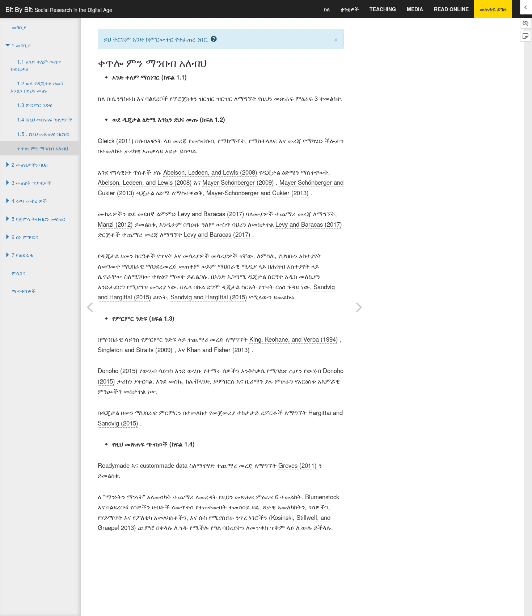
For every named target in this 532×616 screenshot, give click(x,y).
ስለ (327, 9)
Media (415, 9)
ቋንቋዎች (350, 9)
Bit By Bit (58, 9)
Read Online (451, 9)
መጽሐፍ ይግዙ (493, 9)
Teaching (383, 9)
